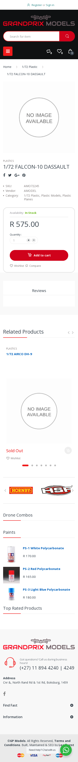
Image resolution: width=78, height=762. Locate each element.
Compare (35, 266)
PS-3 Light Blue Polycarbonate (46, 589)
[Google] (17, 175)
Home (7, 67)
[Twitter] (10, 175)
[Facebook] (4, 175)
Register (37, 5)
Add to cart (42, 255)
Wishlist (19, 266)
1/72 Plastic (29, 67)
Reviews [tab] (39, 290)
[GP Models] (39, 20)
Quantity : (16, 234)
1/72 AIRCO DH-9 (19, 354)
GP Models (18, 741)
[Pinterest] (23, 175)
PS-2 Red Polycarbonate (41, 569)
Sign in (50, 5)
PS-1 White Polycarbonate (43, 548)
